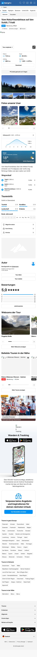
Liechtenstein (11, 530)
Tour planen (13, 14)
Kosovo (19, 547)
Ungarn (25, 547)
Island (25, 537)
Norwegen (29, 544)
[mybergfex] (31, 3)
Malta (22, 544)
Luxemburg (5, 537)
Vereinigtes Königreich (8, 540)
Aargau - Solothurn (16, 582)
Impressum (30, 641)
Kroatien (11, 534)
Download (19, 65)
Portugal (19, 537)
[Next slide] (34, 128)
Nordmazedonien (14, 544)
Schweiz (12, 524)
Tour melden (18, 279)
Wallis (18, 565)
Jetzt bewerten (18, 306)
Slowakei (27, 530)
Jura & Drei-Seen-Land (8, 572)
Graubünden (5, 565)
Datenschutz (12, 641)
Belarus (4, 553)
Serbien (23, 553)
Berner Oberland (25, 569)
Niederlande (21, 527)
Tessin (13, 565)
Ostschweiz (20, 578)
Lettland (26, 550)
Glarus (12, 594)
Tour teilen (18, 275)
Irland (18, 540)
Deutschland (20, 524)
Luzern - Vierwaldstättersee (9, 575)
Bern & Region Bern (22, 572)
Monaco (4, 557)
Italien (27, 524)
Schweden (20, 557)
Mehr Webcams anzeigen (18, 347)
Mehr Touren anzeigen (18, 390)
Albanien (4, 544)
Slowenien (5, 527)
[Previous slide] (3, 128)
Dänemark (12, 557)
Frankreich (13, 527)
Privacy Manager (21, 641)
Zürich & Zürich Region (8, 578)
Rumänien (13, 550)
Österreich (5, 524)
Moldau (13, 547)
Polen (3, 530)
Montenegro (5, 547)
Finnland (27, 557)
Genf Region (5, 582)
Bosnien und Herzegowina (23, 534)
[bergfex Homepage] (6, 3)
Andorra (13, 537)
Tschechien (20, 530)
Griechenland (25, 540)
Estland (20, 550)
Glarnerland (5, 594)
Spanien (4, 534)
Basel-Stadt (27, 582)
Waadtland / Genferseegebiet (10, 569)
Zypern (10, 553)
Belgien (29, 527)
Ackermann (15, 266)
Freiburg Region (29, 578)
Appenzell (5, 585)
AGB (5, 641)
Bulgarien (29, 553)
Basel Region (23, 575)
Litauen (17, 553)
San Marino (5, 550)
